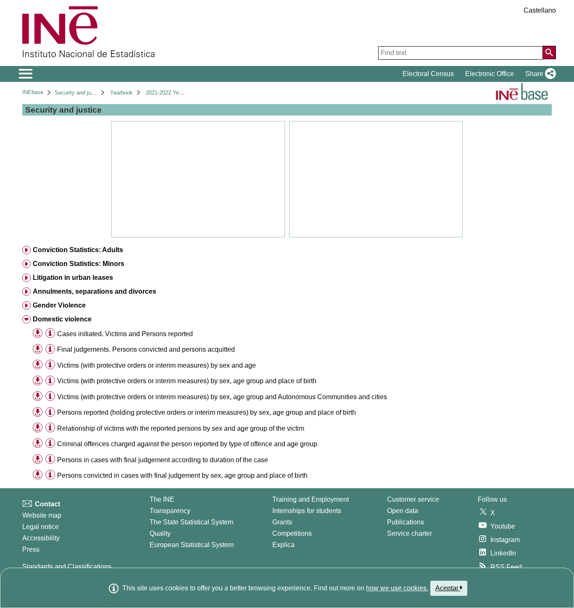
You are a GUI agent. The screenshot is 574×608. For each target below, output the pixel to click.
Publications (405, 522)
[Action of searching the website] (549, 52)
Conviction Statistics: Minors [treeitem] (78, 263)
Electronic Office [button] (489, 73)
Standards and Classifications (66, 566)
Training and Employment (310, 499)
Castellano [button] (540, 10)
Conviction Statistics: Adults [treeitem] (78, 249)
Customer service (413, 499)
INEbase (32, 92)
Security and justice (79, 92)
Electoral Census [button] (428, 73)
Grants (282, 522)
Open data (402, 510)
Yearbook (121, 92)
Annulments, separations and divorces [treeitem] (94, 291)
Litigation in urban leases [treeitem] (73, 277)
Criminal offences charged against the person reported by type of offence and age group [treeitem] (187, 443)
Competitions (292, 533)
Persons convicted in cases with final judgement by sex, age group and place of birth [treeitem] (182, 475)
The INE (162, 499)
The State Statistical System (191, 522)
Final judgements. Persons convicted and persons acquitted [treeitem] (146, 349)
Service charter (409, 533)
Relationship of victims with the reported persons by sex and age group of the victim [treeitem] (180, 428)
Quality (160, 533)
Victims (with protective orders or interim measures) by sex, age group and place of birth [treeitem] (186, 380)
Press (30, 549)
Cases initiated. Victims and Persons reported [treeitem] (125, 333)
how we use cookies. (397, 588)
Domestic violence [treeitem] (62, 319)
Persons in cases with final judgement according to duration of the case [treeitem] (162, 459)
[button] (539, 74)
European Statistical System (192, 544)
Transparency (170, 510)
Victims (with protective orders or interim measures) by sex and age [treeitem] (156, 365)
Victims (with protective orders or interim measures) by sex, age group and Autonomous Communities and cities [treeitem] (222, 396)
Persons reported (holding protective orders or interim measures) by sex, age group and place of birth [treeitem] (206, 412)
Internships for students (306, 510)
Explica (283, 544)
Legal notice (40, 526)
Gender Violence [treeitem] (59, 305)
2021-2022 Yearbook (170, 92)
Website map (41, 515)
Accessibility (41, 538)
